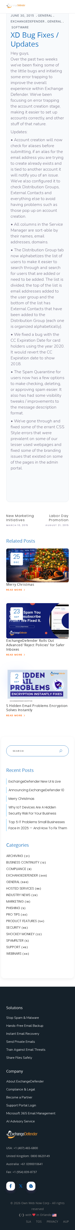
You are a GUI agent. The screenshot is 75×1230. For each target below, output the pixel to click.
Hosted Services (20, 888)
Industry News (18, 895)
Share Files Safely (19, 1057)
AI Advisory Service (20, 1121)
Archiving (14, 855)
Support (13, 947)
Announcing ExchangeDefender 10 (36, 790)
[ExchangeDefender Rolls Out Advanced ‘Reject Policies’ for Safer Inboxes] (37, 620)
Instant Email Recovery (22, 1033)
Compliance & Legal (20, 1089)
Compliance (16, 868)
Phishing (13, 908)
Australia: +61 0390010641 (24, 1164)
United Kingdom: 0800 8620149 (28, 1156)
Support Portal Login (21, 1105)
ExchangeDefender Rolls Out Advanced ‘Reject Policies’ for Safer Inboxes (35, 645)
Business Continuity (22, 862)
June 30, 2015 (23, 15)
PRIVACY (52, 1221)
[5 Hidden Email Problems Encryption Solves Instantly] (37, 685)
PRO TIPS (13, 914)
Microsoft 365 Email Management (30, 1113)
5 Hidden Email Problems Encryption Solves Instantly (37, 707)
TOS (39, 1221)
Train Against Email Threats (25, 1049)
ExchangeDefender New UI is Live (35, 781)
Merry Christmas (20, 584)
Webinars (13, 953)
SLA (28, 1221)
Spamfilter (15, 940)
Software (20, 27)
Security (13, 927)
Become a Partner (19, 1097)
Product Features (21, 921)
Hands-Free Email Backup (24, 1025)
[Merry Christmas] (37, 565)
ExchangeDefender (28, 21)
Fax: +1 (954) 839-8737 (21, 1172)
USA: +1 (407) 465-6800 (22, 1148)
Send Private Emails (20, 1041)
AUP (66, 1221)
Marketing (15, 901)
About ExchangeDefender (25, 1081)
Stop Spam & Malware (22, 1017)
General (45, 15)
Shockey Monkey (20, 934)
